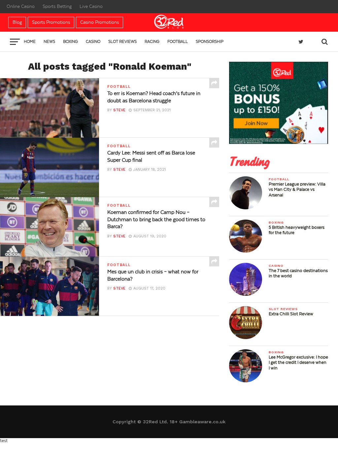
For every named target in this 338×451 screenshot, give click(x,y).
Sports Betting (57, 6)
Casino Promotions (99, 22)
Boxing (70, 41)
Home (30, 41)
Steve (119, 110)
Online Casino (21, 6)
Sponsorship (209, 41)
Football (177, 41)
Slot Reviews (122, 41)
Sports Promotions (51, 22)
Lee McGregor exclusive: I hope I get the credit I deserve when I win (298, 362)
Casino (93, 41)
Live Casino (91, 6)
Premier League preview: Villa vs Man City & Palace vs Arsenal (297, 189)
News (49, 41)
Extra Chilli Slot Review (291, 314)
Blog (17, 22)
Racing (152, 41)
